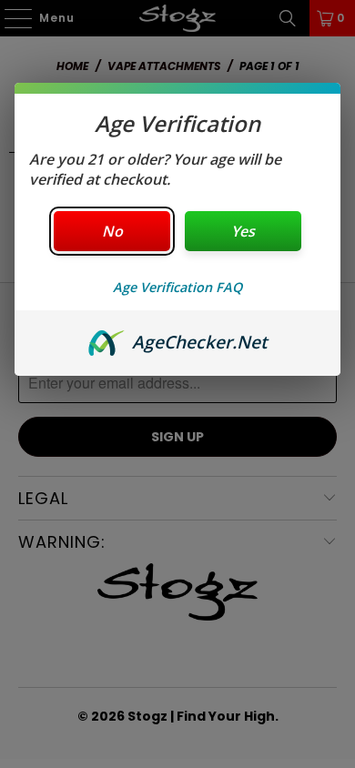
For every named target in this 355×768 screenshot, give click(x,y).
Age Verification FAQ (177, 287)
